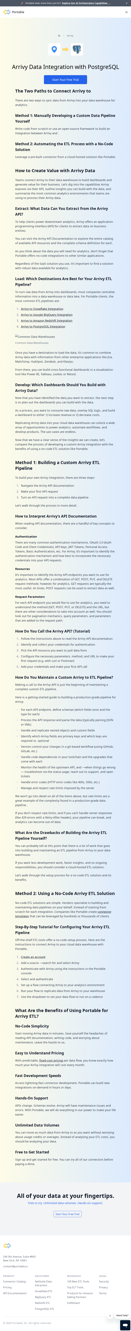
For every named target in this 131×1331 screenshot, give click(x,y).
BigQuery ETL (43, 1297)
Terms (103, 1293)
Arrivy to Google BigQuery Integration (47, 315)
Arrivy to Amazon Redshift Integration (46, 320)
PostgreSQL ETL (44, 1309)
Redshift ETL (42, 1303)
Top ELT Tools (75, 1287)
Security (104, 1281)
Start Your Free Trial (65, 80)
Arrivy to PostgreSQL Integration (43, 326)
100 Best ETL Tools (78, 1281)
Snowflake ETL (43, 1291)
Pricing (7, 1287)
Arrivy (70, 35)
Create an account (33, 957)
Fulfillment (73, 1303)
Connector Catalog (14, 1281)
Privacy (103, 1287)
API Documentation (15, 1293)
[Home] (59, 35)
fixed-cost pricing (51, 1060)
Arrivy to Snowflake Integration (42, 309)
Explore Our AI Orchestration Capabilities (86, 3)
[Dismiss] (126, 3)
